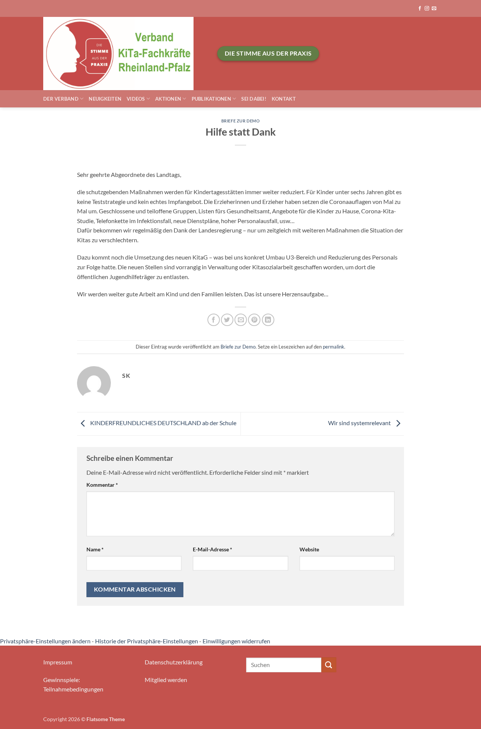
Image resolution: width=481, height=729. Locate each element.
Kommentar (102, 484)
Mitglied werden (166, 679)
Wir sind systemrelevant (360, 423)
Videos (136, 99)
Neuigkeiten (105, 99)
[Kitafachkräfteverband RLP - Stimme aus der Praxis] (124, 53)
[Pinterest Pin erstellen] (254, 320)
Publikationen (211, 99)
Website (309, 549)
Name (95, 549)
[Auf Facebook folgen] (419, 8)
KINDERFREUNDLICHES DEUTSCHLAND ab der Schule (162, 423)
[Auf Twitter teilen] (227, 320)
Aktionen (168, 99)
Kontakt (284, 99)
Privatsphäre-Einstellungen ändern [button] (45, 640)
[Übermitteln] (328, 664)
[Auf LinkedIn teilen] (268, 320)
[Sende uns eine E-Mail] (434, 8)
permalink (333, 347)
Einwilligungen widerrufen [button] (236, 640)
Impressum (57, 662)
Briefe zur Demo (240, 120)
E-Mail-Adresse (212, 549)
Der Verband (61, 99)
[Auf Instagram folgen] (427, 8)
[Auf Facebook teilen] (213, 320)
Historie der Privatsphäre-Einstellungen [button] (146, 640)
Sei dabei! (253, 99)
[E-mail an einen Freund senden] (240, 320)
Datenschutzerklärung (174, 662)
